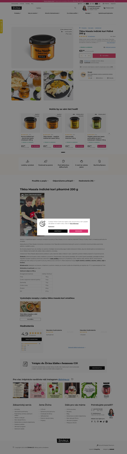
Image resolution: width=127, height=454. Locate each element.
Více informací (74, 223)
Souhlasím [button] (78, 231)
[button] (68, 226)
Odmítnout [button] (58, 231)
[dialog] (63, 227)
